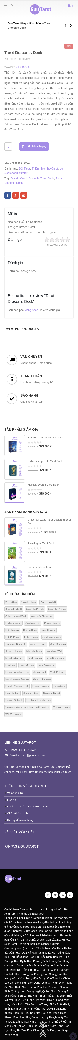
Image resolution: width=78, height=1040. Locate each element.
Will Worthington (13, 714)
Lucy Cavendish (46, 665)
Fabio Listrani (31, 637)
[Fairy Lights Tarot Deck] (14, 551)
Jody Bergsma (58, 644)
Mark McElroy (57, 672)
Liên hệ (11, 799)
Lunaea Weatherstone (17, 672)
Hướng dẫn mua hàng (20, 820)
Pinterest (70, 895)
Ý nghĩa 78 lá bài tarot (31, 913)
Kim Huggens (35, 658)
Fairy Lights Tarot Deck (41, 543)
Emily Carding (48, 630)
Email (23, 195)
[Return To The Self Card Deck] (14, 445)
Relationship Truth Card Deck (45, 461)
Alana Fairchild (48, 602)
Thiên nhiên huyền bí (45, 168)
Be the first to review (17, 58)
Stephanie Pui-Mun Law (38, 700)
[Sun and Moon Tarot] (14, 575)
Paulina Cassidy (40, 686)
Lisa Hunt (10, 665)
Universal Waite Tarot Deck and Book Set (50, 521)
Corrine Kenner (52, 623)
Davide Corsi (19, 178)
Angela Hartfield (13, 609)
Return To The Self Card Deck (45, 437)
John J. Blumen (13, 651)
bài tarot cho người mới (48, 909)
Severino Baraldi (51, 693)
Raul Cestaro (12, 693)
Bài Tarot (24, 168)
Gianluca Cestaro (51, 637)
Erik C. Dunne (12, 637)
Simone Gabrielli (13, 700)
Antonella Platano (57, 609)
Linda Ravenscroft (55, 658)
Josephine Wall (54, 651)
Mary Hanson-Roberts (17, 679)
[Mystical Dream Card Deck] (14, 492)
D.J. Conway (12, 630)
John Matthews (34, 651)
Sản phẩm (35, 23)
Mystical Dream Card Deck (43, 484)
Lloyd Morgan (27, 665)
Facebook (7, 195)
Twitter (55, 895)
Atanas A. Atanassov (42, 616)
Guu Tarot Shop (17, 23)
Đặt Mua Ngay (36, 146)
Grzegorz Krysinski (15, 644)
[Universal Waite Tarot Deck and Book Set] (14, 527)
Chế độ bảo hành (17, 813)
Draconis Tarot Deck (41, 178)
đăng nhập (31, 310)
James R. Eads (38, 644)
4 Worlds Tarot (28, 602)
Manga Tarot (39, 672)
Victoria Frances (61, 707)
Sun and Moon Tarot (40, 567)
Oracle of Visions (42, 679)
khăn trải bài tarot (14, 658)
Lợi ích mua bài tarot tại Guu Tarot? (27, 806)
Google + (15, 195)
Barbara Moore (13, 623)
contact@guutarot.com (31, 755)
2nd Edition (11, 602)
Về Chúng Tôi (15, 793)
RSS (62, 895)
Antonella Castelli (35, 609)
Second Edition (31, 693)
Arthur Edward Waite (16, 616)
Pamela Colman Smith (16, 686)
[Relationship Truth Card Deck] (14, 469)
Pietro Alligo (59, 686)
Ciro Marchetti (32, 623)
